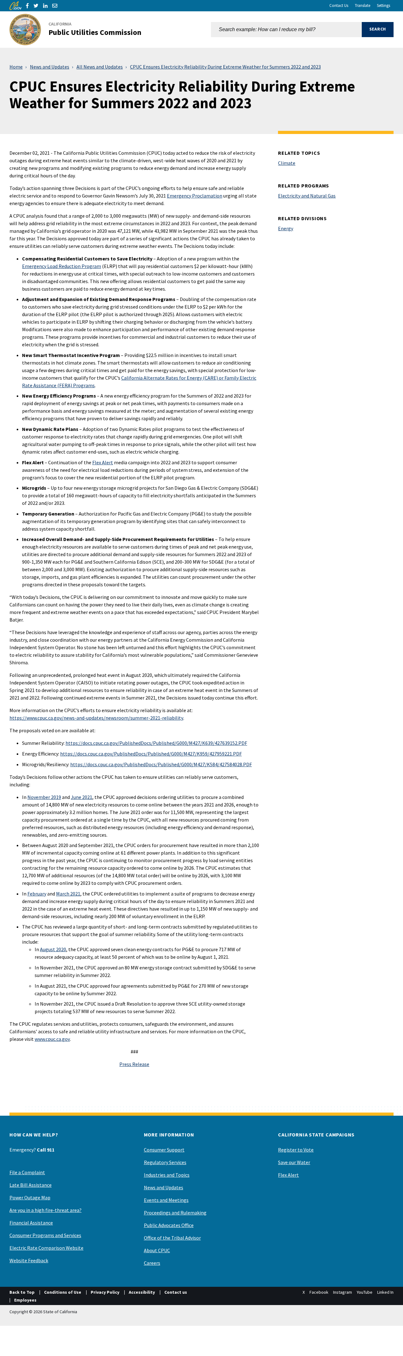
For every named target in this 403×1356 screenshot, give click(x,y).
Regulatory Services (165, 1162)
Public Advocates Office (169, 1225)
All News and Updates (100, 67)
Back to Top (22, 1292)
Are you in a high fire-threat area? (45, 1210)
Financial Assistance (31, 1222)
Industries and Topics (167, 1175)
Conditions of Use (62, 1292)
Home (16, 67)
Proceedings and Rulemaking (175, 1212)
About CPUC (157, 1250)
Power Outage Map (29, 1197)
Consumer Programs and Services (45, 1235)
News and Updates (49, 67)
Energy (285, 228)
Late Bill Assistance (30, 1185)
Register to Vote (296, 1150)
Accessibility (142, 1292)
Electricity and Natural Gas (307, 196)
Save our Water (294, 1162)
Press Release (134, 1064)
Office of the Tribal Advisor (172, 1238)
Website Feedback (28, 1260)
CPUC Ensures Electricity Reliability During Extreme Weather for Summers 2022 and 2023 (225, 67)
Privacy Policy (105, 1292)
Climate (286, 163)
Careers (152, 1263)
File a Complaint (27, 1172)
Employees (25, 1300)
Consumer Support (164, 1150)
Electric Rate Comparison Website (46, 1248)
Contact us (175, 1292)
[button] (378, 29)
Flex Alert (288, 1175)
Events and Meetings (166, 1200)
